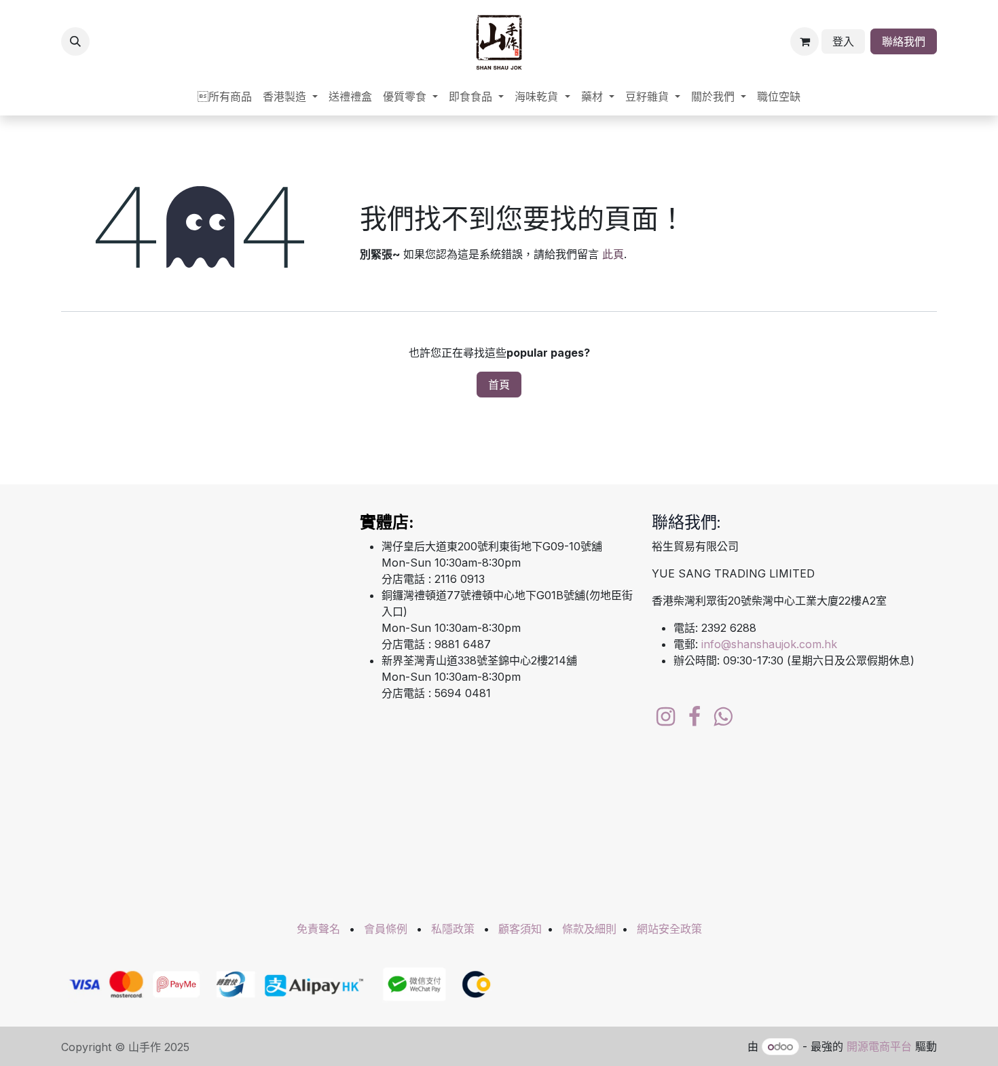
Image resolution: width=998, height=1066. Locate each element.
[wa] (723, 716)
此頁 (613, 254)
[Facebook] (694, 716)
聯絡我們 (903, 41)
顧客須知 (520, 929)
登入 (843, 41)
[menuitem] (224, 96)
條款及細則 (589, 929)
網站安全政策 (669, 929)
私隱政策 (453, 929)
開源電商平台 (879, 1046)
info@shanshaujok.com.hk (769, 644)
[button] (75, 41)
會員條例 (385, 929)
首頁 (499, 384)
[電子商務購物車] (804, 41)
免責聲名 (318, 929)
